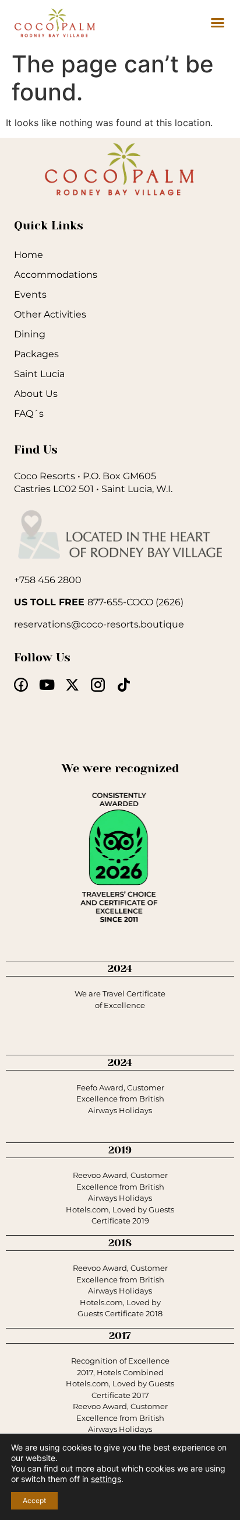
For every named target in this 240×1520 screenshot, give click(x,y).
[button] (218, 23)
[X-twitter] (72, 685)
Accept (34, 1500)
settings (106, 1479)
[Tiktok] (123, 685)
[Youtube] (47, 685)
